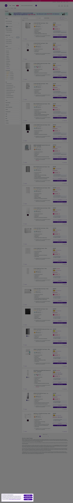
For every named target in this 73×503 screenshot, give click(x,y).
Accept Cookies (28, 495)
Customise (28, 499)
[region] (17, 498)
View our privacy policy (17, 499)
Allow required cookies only (28, 497)
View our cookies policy (12, 499)
